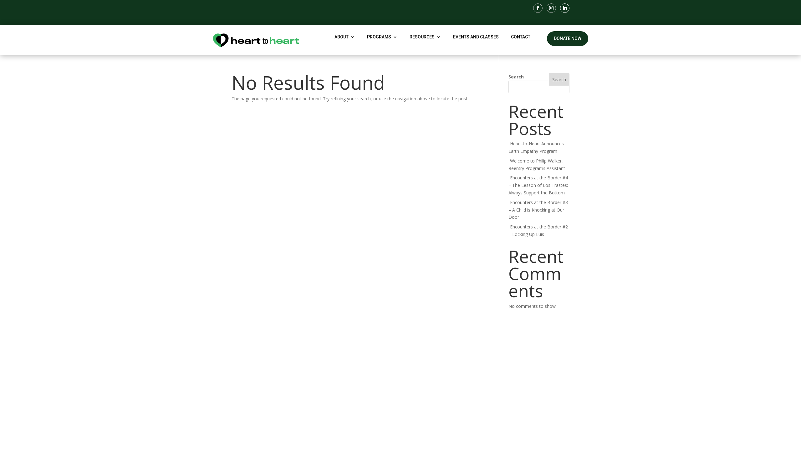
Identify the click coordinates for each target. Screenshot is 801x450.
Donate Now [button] (567, 38)
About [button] (341, 36)
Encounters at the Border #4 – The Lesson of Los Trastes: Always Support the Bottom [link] (538, 185)
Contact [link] (520, 36)
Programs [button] (379, 36)
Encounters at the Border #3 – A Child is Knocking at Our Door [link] (538, 209)
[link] (538, 8)
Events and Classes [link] (476, 36)
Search (516, 77)
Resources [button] (422, 36)
